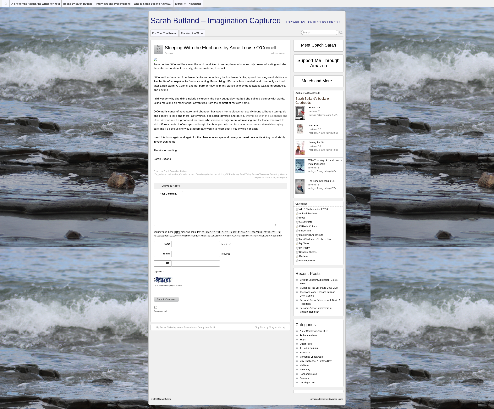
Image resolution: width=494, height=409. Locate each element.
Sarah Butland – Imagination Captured (216, 20)
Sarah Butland (170, 171)
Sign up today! (160, 311)
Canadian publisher (204, 174)
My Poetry (304, 248)
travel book (270, 177)
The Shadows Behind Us (321, 181)
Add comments (278, 53)
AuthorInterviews (308, 213)
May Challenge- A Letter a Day (315, 239)
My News (304, 243)
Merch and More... (318, 80)
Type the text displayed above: (168, 285)
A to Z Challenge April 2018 (313, 209)
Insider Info (305, 230)
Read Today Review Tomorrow (254, 174)
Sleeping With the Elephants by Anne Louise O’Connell (220, 47)
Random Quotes (307, 252)
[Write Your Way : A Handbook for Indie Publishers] (301, 166)
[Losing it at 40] (302, 148)
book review (172, 174)
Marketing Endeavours (311, 235)
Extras (179, 3)
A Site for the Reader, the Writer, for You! (35, 3)
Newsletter (195, 3)
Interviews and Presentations (113, 3)
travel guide (282, 177)
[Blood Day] (302, 114)
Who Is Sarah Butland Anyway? (153, 3)
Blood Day (314, 107)
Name (167, 244)
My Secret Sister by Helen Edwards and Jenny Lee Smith (186, 327)
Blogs (302, 217)
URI (168, 263)
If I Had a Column (308, 226)
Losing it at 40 (316, 142)
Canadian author (187, 174)
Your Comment (168, 193)
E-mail (166, 253)
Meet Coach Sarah (318, 45)
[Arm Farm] (302, 129)
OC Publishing (232, 174)
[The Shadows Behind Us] (301, 187)
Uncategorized (307, 260)
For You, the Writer (192, 33)
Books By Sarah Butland (77, 3)
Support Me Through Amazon (318, 63)
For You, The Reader (164, 33)
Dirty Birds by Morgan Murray (270, 327)
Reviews (169, 53)
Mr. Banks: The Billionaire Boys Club (319, 288)
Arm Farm (314, 125)
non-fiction (219, 174)
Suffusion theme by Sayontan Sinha (326, 399)
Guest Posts (305, 222)
